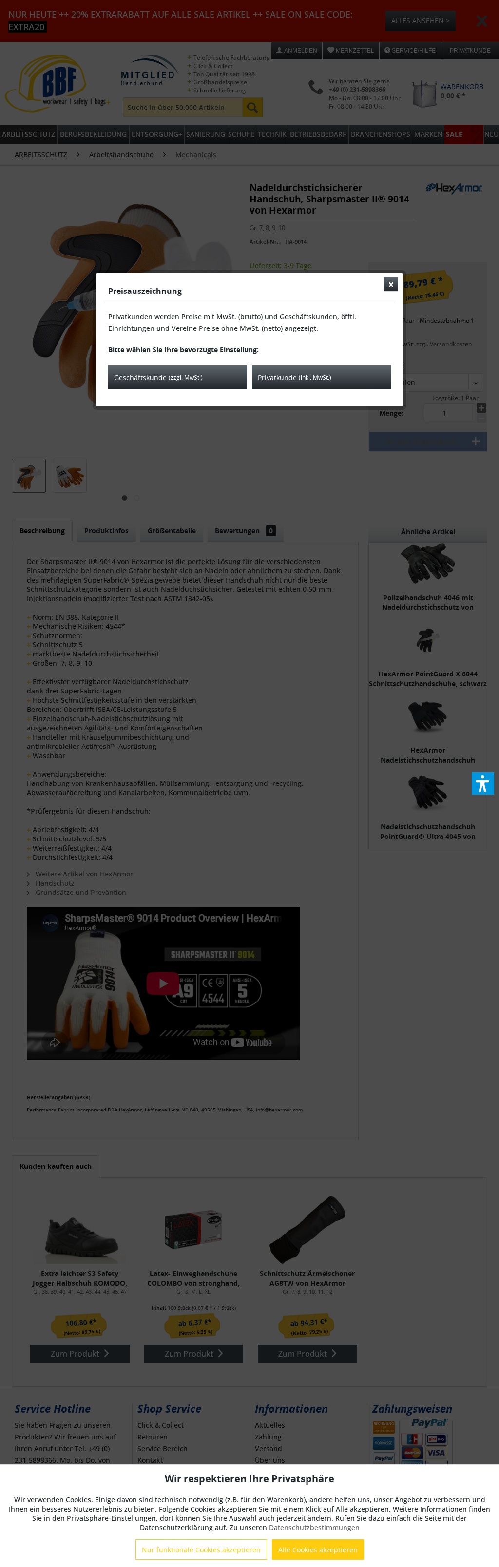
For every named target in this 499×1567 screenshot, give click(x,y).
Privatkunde (294, 377)
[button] (483, 783)
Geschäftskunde (158, 377)
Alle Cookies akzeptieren (318, 1549)
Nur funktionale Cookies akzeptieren (201, 1549)
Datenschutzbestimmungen (314, 1527)
